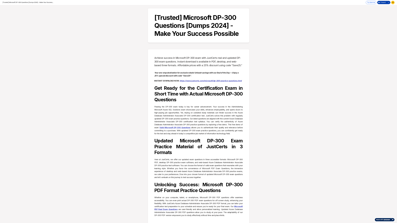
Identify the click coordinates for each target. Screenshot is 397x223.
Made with (379, 219)
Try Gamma (371, 2)
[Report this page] (393, 219)
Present (383, 2)
